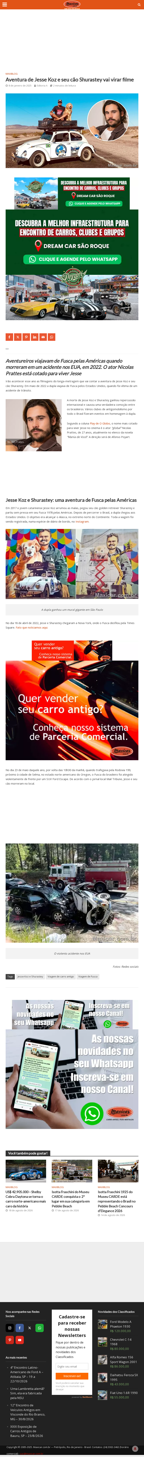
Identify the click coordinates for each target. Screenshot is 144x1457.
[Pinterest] (10, 1340)
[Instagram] (10, 1328)
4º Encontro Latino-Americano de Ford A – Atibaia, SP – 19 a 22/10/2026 (26, 1374)
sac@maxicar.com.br (31, 1453)
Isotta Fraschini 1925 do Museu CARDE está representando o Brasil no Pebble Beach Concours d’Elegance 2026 (117, 1201)
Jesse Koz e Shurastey (30, 976)
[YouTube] (20, 1340)
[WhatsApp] (39, 1328)
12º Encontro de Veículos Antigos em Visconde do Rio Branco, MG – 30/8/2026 (27, 1412)
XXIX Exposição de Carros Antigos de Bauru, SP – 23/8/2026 (26, 1431)
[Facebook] (20, 1328)
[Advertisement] (72, 43)
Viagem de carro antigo (61, 976)
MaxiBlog (12, 73)
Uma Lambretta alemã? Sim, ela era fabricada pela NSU (27, 1393)
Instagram (82, 521)
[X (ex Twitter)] (30, 1328)
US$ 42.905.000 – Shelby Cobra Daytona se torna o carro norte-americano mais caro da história (26, 1199)
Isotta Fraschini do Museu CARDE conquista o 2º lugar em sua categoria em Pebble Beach (71, 1199)
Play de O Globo (100, 423)
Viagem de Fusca (88, 976)
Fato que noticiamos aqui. (32, 627)
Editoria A (42, 85)
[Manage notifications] (135, 1449)
